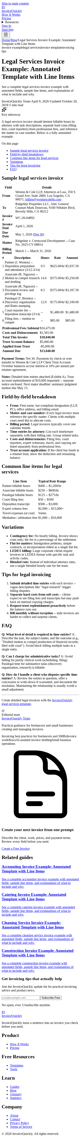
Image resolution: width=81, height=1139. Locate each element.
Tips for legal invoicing (25, 165)
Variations (16, 161)
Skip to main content (15, 3)
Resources (12, 22)
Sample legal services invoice (29, 150)
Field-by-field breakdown (26, 154)
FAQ (13, 169)
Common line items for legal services (34, 158)
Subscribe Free (51, 997)
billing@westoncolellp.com (43, 199)
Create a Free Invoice (16, 848)
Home (6, 40)
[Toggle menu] (6, 34)
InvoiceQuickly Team (16, 718)
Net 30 (38, 234)
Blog (14, 40)
